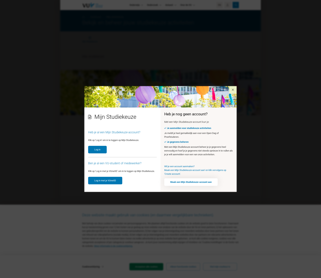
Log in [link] (97, 149)
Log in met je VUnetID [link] (105, 180)
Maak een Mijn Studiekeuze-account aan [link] (191, 182)
